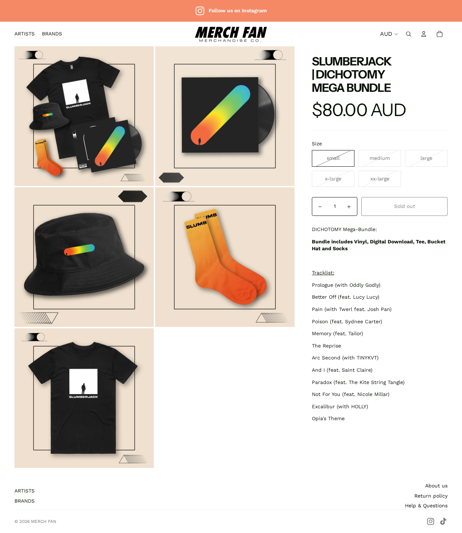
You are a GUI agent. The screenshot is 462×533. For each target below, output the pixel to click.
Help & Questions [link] (426, 505)
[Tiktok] (443, 521)
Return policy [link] (431, 496)
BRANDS (24, 501)
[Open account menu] (424, 34)
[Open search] (409, 34)
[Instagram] (430, 521)
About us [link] (436, 486)
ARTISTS (24, 491)
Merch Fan (43, 521)
